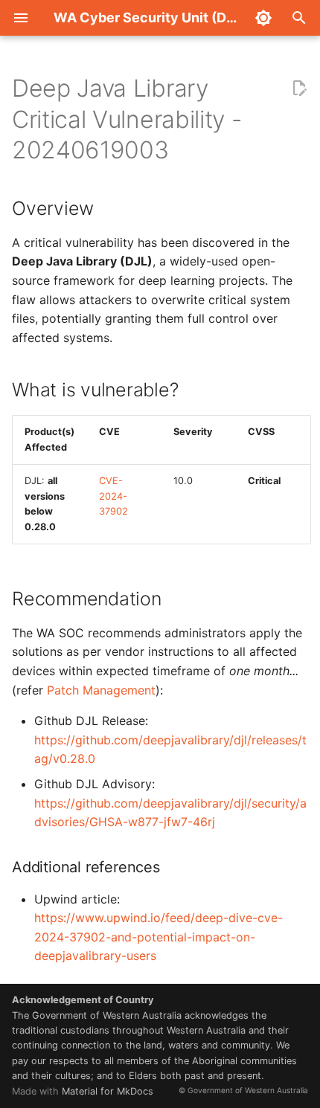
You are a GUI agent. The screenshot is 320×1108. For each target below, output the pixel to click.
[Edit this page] (299, 88)
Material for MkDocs (107, 1091)
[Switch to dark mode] (263, 18)
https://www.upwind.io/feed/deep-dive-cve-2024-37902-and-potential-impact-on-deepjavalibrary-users (158, 936)
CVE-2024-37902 (113, 496)
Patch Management (101, 690)
